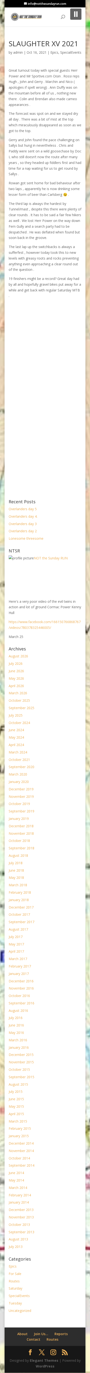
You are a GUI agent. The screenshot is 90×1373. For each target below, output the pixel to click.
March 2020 (18, 774)
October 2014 (19, 1158)
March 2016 (18, 1040)
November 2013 (21, 1217)
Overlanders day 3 (23, 523)
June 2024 (16, 730)
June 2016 (16, 1025)
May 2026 (16, 678)
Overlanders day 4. (23, 516)
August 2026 (18, 656)
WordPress (45, 1366)
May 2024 (16, 737)
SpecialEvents (70, 52)
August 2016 (18, 1010)
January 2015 (19, 1136)
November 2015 (21, 1062)
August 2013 (18, 1239)
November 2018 (21, 833)
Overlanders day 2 (23, 531)
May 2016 (16, 1032)
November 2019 (21, 796)
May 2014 (16, 1180)
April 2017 (16, 951)
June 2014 (16, 1172)
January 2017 (19, 973)
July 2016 (16, 1017)
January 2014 (19, 1202)
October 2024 (19, 722)
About (22, 1334)
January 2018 (19, 900)
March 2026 (18, 693)
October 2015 (19, 1069)
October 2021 (19, 759)
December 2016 (21, 981)
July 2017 (16, 936)
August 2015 (18, 1084)
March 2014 (18, 1187)
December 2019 (21, 789)
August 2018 (18, 855)
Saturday (15, 1288)
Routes (14, 1281)
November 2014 (21, 1150)
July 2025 (16, 715)
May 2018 (16, 877)
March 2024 (18, 752)
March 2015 (18, 1121)
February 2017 (20, 966)
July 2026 (16, 663)
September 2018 (21, 848)
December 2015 (21, 1054)
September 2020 (21, 767)
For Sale (15, 1273)
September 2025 (21, 708)
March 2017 (18, 958)
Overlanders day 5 (23, 509)
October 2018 (19, 840)
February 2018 (20, 892)
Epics (54, 52)
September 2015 (21, 1077)
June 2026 (16, 671)
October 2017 (19, 914)
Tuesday (15, 1303)
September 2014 (21, 1165)
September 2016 (21, 1003)
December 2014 (21, 1143)
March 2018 (18, 885)
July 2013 (16, 1246)
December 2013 (21, 1209)
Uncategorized (20, 1310)
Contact (33, 1339)
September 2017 (21, 922)
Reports (61, 1334)
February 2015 (20, 1128)
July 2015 (16, 1091)
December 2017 (21, 907)
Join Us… (41, 1334)
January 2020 (19, 781)
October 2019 (19, 803)
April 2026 (16, 686)
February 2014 (20, 1195)
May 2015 (16, 1106)
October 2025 (19, 700)
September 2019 (21, 811)
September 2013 (21, 1232)
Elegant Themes (44, 1360)
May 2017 (16, 944)
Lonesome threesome (26, 538)
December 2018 (21, 826)
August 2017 (18, 929)
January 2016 (19, 1047)
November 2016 (21, 988)
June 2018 (16, 870)
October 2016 (19, 995)
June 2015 (16, 1099)
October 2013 (19, 1224)
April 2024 (16, 744)
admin (18, 52)
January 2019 (19, 818)
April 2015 (16, 1114)
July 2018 (16, 863)
